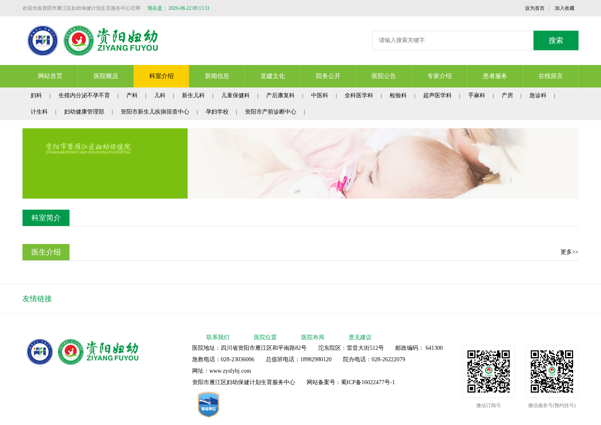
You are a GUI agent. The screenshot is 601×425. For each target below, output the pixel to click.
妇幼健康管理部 (84, 112)
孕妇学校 (217, 112)
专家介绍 (439, 76)
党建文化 (272, 76)
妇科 (36, 95)
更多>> (570, 252)
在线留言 (550, 76)
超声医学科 (437, 95)
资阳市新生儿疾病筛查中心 (155, 112)
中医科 (319, 95)
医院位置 (265, 337)
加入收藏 (564, 8)
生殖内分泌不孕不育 (84, 95)
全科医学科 (359, 95)
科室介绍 (161, 76)
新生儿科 (193, 95)
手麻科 (476, 95)
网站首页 (50, 76)
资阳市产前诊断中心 (270, 112)
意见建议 (360, 337)
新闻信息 (217, 76)
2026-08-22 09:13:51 (189, 8)
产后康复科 (280, 95)
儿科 (160, 95)
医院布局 (312, 337)
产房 (507, 95)
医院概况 (106, 76)
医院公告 (384, 76)
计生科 (39, 112)
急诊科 (538, 95)
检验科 (398, 95)
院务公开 (328, 76)
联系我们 (217, 337)
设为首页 (535, 8)
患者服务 (495, 76)
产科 (132, 95)
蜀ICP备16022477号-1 (368, 382)
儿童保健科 (235, 95)
